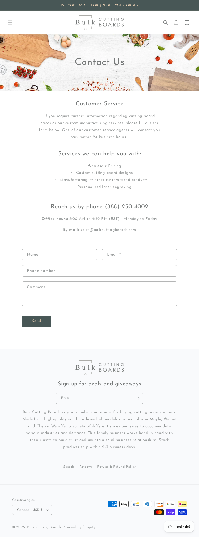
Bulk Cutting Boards (44, 527)
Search (68, 467)
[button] (10, 22)
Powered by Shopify (79, 527)
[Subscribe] (137, 398)
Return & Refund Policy (116, 467)
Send (36, 321)
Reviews (85, 467)
